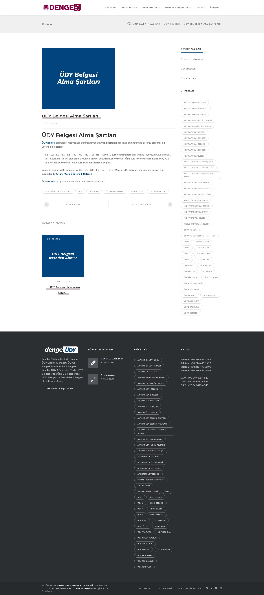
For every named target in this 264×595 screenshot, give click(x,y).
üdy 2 (186, 248)
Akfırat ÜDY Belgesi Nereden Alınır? (198, 175)
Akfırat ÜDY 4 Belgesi (195, 150)
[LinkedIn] (216, 588)
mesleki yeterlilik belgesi (58, 191)
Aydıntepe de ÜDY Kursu (196, 200)
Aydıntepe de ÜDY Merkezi (196, 206)
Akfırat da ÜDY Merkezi (195, 108)
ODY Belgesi (165, 588)
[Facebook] (207, 588)
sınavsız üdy (190, 230)
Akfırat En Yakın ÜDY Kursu (197, 126)
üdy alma (94, 191)
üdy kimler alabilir (193, 283)
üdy (80, 191)
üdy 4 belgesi (203, 259)
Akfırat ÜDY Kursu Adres (196, 182)
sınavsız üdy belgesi (194, 236)
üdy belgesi (137, 191)
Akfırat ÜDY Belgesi (194, 156)
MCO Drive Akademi (79, 588)
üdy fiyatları (190, 277)
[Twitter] (212, 588)
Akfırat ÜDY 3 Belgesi (194, 144)
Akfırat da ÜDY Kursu (195, 102)
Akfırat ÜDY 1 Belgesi (194, 132)
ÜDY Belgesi (172, 24)
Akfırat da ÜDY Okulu (195, 114)
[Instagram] (221, 588)
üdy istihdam (211, 277)
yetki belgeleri (158, 191)
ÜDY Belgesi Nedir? (192, 59)
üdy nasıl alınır (191, 301)
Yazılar (155, 24)
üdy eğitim (189, 271)
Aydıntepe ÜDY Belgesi (195, 218)
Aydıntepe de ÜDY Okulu (196, 212)
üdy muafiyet (210, 295)
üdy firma (207, 271)
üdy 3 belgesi (203, 254)
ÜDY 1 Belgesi (188, 69)
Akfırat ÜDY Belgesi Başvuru (198, 162)
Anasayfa (139, 24)
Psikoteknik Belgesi (190, 588)
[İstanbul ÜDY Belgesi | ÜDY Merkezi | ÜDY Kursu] (62, 7)
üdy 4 (186, 259)
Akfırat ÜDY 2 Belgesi (195, 138)
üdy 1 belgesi (202, 242)
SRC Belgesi (145, 588)
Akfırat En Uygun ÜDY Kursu (198, 120)
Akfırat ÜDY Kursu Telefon (197, 188)
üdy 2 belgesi (203, 248)
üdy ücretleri (191, 313)
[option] (63, 265)
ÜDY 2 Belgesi (189, 78)
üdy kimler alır (191, 289)
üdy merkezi (190, 295)
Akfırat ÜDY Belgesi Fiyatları (198, 168)
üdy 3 (186, 254)
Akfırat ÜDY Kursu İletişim (197, 194)
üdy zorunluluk (192, 307)
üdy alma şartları (115, 191)
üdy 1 (186, 242)
